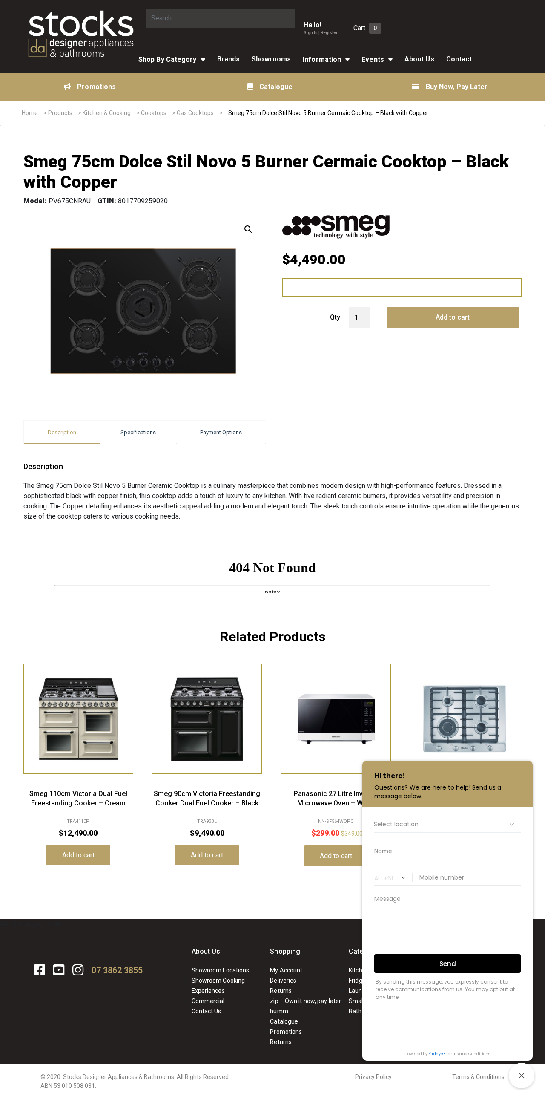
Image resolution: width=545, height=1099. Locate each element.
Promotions (96, 87)
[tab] (61, 432)
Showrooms (271, 59)
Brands (228, 59)
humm (279, 1011)
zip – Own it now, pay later (305, 1001)
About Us (206, 951)
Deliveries (283, 980)
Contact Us (206, 1011)
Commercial (208, 1001)
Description (62, 432)
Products (60, 113)
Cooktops (153, 113)
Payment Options (221, 432)
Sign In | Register (321, 32)
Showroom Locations (221, 970)
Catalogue (276, 87)
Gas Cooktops (195, 113)
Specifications (138, 432)
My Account (286, 970)
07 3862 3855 (117, 970)
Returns (281, 990)
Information (322, 59)
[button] (248, 229)
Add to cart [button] (78, 855)
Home (30, 113)
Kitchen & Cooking (107, 113)
